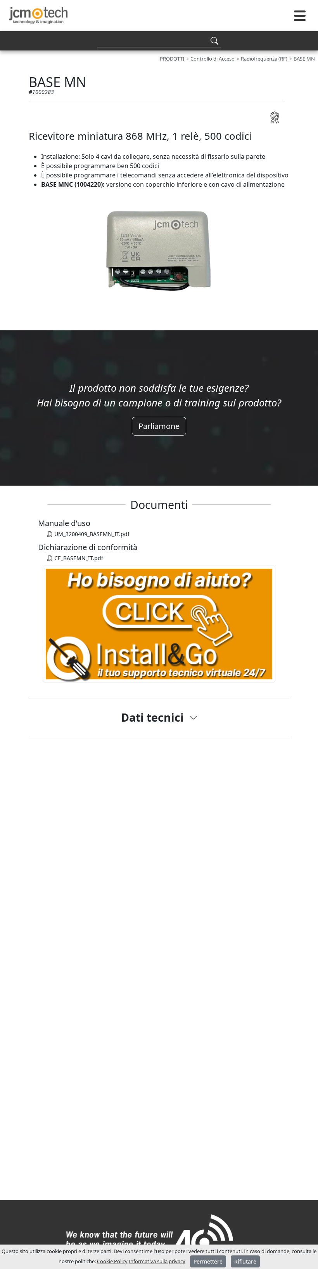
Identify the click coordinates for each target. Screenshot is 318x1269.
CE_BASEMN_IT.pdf (78, 558)
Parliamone (159, 426)
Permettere (208, 1261)
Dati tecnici (152, 717)
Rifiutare (245, 1261)
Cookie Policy (112, 1261)
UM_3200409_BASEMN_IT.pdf (91, 534)
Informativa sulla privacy (157, 1261)
